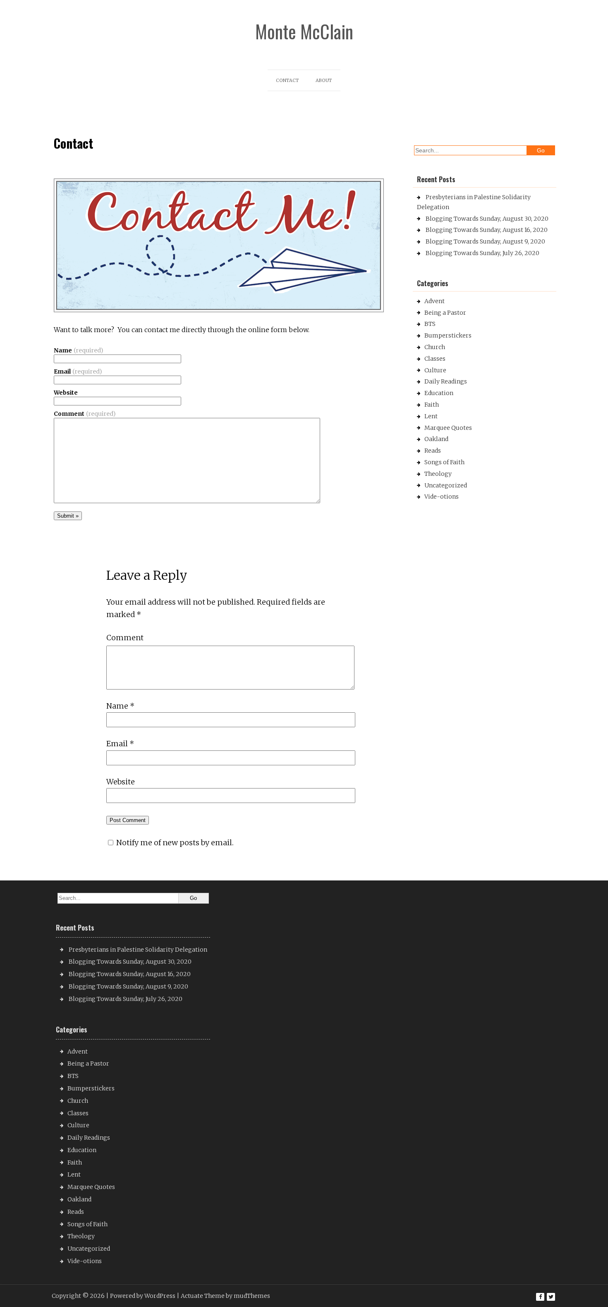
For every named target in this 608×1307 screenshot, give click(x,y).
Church (434, 347)
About (324, 80)
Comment (85, 414)
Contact (287, 80)
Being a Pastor (445, 312)
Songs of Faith (444, 462)
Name (78, 350)
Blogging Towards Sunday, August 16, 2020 (487, 230)
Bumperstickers (448, 335)
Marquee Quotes (448, 428)
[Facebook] (540, 1297)
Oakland (436, 439)
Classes (434, 358)
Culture (435, 370)
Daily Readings (445, 381)
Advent (434, 301)
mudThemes (252, 1296)
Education (438, 393)
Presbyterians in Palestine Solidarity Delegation (138, 949)
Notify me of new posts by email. (175, 842)
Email (78, 371)
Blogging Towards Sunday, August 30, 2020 (487, 218)
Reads (432, 450)
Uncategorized (445, 485)
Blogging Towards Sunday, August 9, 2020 (485, 241)
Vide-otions (441, 496)
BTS (430, 324)
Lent (431, 416)
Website (66, 392)
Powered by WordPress (142, 1296)
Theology (438, 473)
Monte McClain (304, 31)
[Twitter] (551, 1297)
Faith (431, 404)
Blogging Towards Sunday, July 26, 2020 (482, 253)
